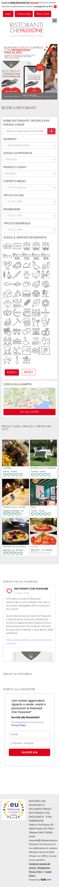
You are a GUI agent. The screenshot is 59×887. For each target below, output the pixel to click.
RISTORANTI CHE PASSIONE (31, 588)
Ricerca (12, 372)
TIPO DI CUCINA (13, 195)
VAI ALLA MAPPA (29, 412)
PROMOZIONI (11, 209)
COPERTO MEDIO (14, 181)
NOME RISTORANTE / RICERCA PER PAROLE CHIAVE (26, 122)
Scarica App (24, 13)
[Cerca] (51, 131)
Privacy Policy (36, 871)
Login (8, 13)
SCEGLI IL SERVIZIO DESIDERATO (25, 237)
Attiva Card (42, 13)
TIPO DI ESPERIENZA (16, 223)
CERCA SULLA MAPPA (17, 384)
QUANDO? (10, 139)
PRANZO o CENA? (14, 167)
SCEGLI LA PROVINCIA (17, 153)
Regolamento (44, 868)
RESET (28, 372)
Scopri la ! (20, 2)
